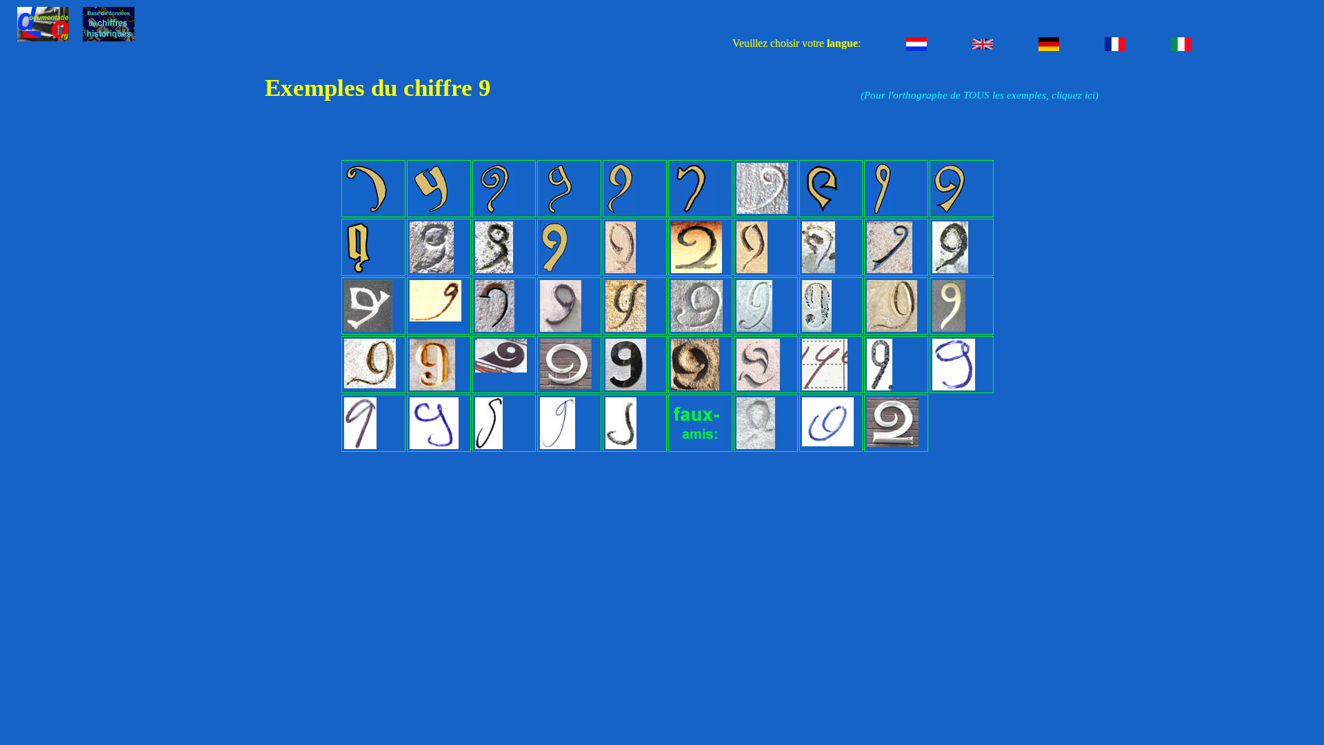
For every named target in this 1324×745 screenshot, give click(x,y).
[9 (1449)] (620, 212)
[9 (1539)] (432, 270)
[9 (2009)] (824, 388)
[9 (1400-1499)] (431, 212)
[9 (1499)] (358, 270)
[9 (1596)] (818, 270)
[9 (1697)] (435, 319)
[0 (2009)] (828, 443)
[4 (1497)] (755, 446)
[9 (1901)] (501, 370)
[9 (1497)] (880, 212)
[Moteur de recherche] (108, 37)
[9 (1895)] (432, 388)
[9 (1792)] (625, 329)
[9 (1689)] (368, 329)
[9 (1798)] (370, 385)
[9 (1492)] (821, 212)
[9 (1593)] (620, 270)
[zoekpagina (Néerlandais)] (43, 37)
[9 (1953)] (758, 388)
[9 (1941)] (695, 388)
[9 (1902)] (566, 386)
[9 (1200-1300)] (367, 212)
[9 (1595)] (752, 270)
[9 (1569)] (554, 270)
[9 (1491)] (762, 211)
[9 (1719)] (494, 329)
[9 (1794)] (892, 329)
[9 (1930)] (625, 388)
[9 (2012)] (620, 446)
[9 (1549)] (494, 270)
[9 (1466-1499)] (692, 212)
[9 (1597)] (889, 270)
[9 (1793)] (754, 329)
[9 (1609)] (950, 270)
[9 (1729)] (560, 329)
